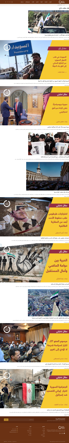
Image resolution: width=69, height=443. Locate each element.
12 (66, 415)
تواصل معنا (29, 434)
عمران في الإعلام (28, 1)
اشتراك (6, 419)
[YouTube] (60, 433)
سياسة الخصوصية (14, 441)
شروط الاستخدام (10, 441)
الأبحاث (50, 1)
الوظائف (30, 433)
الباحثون (37, 1)
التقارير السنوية (29, 431)
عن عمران (30, 428)
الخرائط (42, 1)
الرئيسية (64, 5)
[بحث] (6, 2)
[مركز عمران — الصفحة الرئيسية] (62, 2)
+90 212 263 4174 (13, 430)
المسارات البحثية (29, 430)
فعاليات (33, 1)
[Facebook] (64, 433)
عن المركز (22, 1)
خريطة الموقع (5, 441)
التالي (65, 415)
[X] (62, 433)
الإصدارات (46, 1)
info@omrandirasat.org (12, 432)
